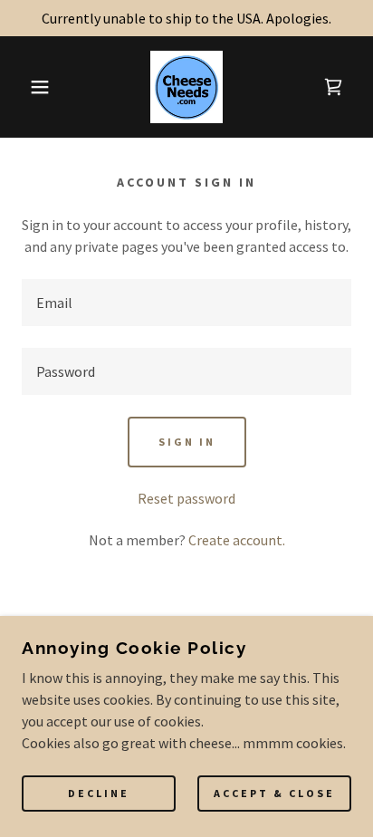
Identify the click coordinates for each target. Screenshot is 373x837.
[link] (187, 87)
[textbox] (186, 302)
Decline (98, 794)
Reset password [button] (186, 498)
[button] (28, 87)
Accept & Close (274, 794)
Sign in (186, 441)
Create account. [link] (236, 540)
